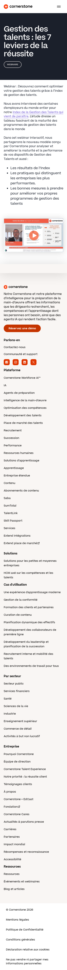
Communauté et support (20, 354)
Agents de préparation (19, 393)
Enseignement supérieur (20, 721)
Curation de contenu (18, 615)
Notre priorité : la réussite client (25, 777)
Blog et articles (14, 889)
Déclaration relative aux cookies (28, 950)
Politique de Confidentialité (24, 930)
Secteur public (14, 684)
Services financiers (17, 691)
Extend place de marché (20, 543)
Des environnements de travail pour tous (31, 666)
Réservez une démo (22, 328)
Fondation (10, 807)
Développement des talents (23, 415)
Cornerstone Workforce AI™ (22, 378)
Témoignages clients (18, 784)
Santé (8, 699)
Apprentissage (14, 468)
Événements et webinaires (22, 882)
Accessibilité (12, 859)
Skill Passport (13, 521)
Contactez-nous (14, 347)
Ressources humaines (19, 453)
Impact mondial (14, 844)
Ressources (12, 874)
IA (5, 385)
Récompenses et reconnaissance (26, 852)
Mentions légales (17, 920)
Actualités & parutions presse (24, 822)
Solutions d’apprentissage (21, 461)
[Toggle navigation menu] (57, 6)
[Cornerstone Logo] (18, 6)
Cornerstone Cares (16, 814)
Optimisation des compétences (25, 408)
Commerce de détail (18, 729)
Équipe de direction (17, 762)
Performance (13, 446)
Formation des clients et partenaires (29, 607)
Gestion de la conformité (20, 600)
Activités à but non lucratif (22, 736)
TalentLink (10, 513)
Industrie (10, 714)
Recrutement (13, 430)
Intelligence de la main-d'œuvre (25, 400)
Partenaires (12, 837)
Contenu (9, 483)
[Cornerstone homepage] (33, 287)
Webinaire (12, 64)
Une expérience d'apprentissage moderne (32, 592)
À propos (10, 792)
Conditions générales (20, 940)
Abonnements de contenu (21, 491)
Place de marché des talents (23, 423)
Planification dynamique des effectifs (29, 622)
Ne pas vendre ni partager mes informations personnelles (27, 961)
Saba (7, 498)
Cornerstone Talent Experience (25, 769)
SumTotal (10, 506)
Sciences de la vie (16, 706)
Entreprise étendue (17, 476)
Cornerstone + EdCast (18, 799)
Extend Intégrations (17, 536)
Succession (11, 438)
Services (9, 528)
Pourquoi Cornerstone (19, 754)
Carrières (10, 829)
